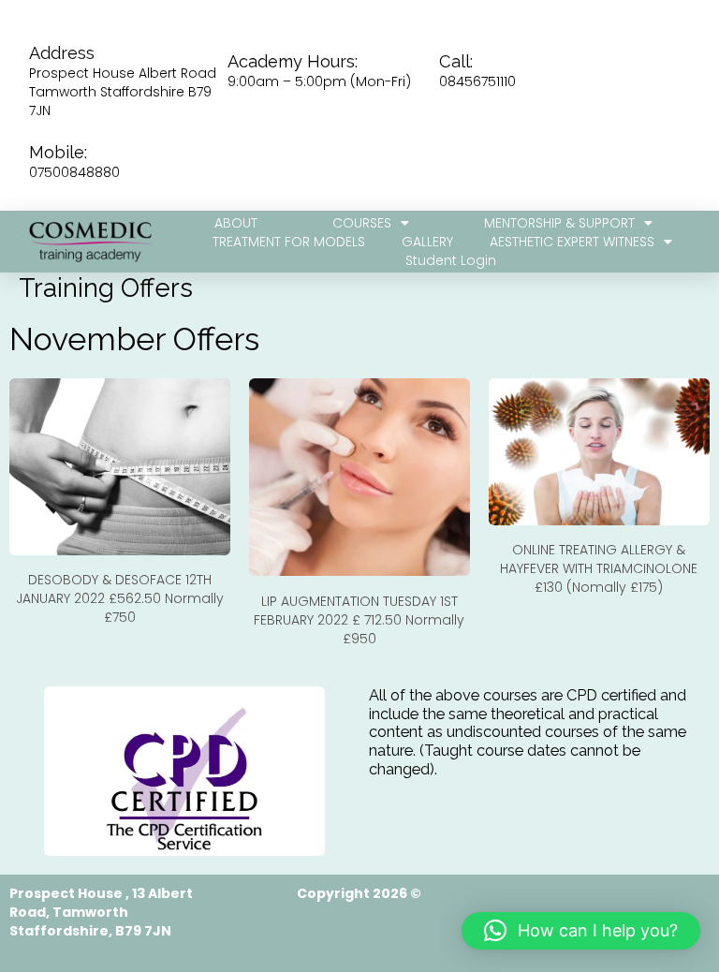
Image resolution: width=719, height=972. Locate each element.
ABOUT (235, 223)
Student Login (450, 260)
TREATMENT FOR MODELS (289, 241)
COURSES (361, 223)
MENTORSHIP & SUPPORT (559, 223)
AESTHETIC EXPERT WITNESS (572, 241)
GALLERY (427, 241)
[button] (581, 931)
